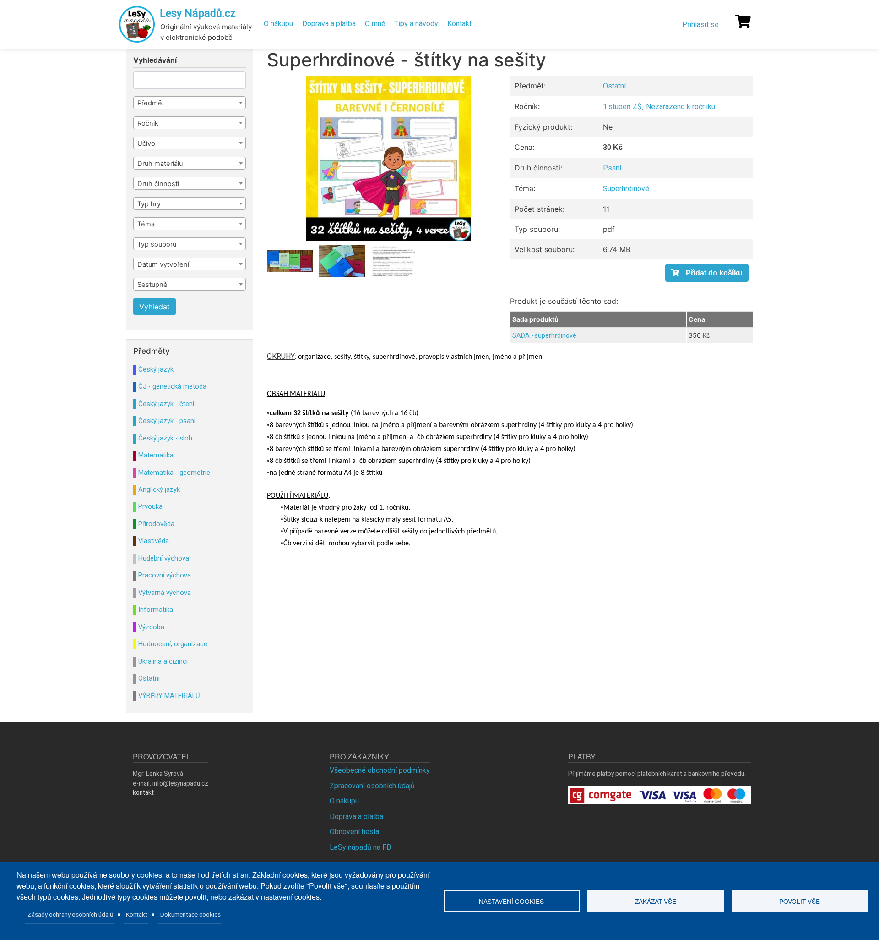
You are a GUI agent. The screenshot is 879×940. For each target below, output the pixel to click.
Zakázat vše (655, 901)
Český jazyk (156, 369)
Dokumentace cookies (190, 914)
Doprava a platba (329, 23)
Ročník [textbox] (147, 123)
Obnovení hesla (354, 831)
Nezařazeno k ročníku (680, 106)
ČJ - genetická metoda (172, 386)
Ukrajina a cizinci (163, 661)
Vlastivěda (153, 541)
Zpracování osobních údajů (372, 785)
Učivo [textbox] (146, 143)
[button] (388, 158)
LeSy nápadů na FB (360, 847)
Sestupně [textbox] (152, 284)
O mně (375, 23)
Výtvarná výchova (164, 592)
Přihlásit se (700, 24)
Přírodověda (156, 524)
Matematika (156, 455)
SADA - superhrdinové (544, 335)
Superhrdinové (626, 188)
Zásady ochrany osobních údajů (70, 914)
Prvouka (150, 506)
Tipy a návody (416, 23)
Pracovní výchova (164, 575)
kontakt (143, 792)
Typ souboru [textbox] (156, 244)
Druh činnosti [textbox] (158, 184)
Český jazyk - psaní (166, 421)
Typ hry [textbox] (149, 204)
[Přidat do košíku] (707, 273)
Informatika (155, 609)
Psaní (612, 168)
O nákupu (278, 23)
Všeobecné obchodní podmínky (380, 770)
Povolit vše (799, 901)
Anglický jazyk (159, 489)
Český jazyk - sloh (165, 438)
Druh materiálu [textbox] (160, 163)
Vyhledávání (155, 60)
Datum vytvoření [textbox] (163, 264)
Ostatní (614, 86)
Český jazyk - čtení (166, 404)
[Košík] (743, 21)
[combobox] (189, 102)
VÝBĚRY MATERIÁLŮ (169, 696)
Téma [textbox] (146, 224)
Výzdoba (151, 627)
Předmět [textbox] (150, 103)
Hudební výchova (163, 558)
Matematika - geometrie (174, 472)
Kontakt (459, 23)
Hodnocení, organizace (172, 644)
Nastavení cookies (511, 901)
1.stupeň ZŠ (622, 106)
